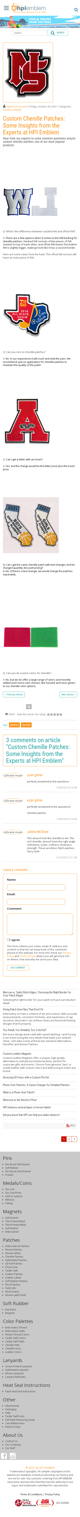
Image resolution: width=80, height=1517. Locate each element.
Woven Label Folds (15, 1295)
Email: (11, 894)
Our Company (13, 1444)
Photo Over (11, 1267)
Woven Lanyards (14, 1373)
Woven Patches (13, 1249)
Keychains (10, 1309)
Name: (11, 879)
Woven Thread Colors (17, 1334)
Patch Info (10, 1288)
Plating (9, 1203)
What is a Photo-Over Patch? (40, 1093)
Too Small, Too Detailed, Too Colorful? (40, 1038)
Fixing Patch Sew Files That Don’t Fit (40, 1016)
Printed (9, 1175)
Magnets (10, 1313)
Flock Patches (12, 1284)
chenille (26, 724)
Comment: (14, 908)
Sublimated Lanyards (16, 1370)
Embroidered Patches (17, 1246)
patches (14, 724)
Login (40, 1512)
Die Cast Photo (13, 1192)
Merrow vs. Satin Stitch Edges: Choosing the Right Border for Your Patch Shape (40, 997)
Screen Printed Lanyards (18, 1366)
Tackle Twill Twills (14, 1341)
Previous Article (15, 694)
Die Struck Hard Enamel (18, 1171)
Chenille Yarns (13, 1348)
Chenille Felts (12, 1345)
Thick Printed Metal (15, 1224)
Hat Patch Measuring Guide (20, 1419)
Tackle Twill (11, 1270)
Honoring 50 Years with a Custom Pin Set (40, 1078)
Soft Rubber (11, 1168)
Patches (7, 109)
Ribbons (9, 1199)
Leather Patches (14, 1274)
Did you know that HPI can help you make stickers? (40, 1115)
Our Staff (10, 1448)
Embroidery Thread (16, 1327)
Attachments (12, 1405)
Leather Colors (13, 1352)
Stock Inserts (12, 1291)
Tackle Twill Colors (15, 1338)
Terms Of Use (28, 956)
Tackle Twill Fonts (14, 1416)
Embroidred (12, 1231)
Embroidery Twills (15, 1331)
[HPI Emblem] (29, 9)
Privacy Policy (52, 1494)
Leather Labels (13, 1277)
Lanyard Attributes (15, 1377)
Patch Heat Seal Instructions (20, 1391)
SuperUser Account (17, 106)
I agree (15, 940)
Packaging (10, 1409)
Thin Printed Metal (15, 1221)
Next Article (67, 694)
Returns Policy (13, 1426)
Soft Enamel (11, 1217)
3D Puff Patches (13, 1263)
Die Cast (9, 1189)
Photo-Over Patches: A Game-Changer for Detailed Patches (40, 1085)
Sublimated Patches (16, 1260)
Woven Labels (13, 1253)
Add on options (14, 1196)
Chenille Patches (14, 1256)
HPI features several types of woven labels (40, 1108)
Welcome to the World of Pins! (40, 1100)
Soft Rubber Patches (16, 1281)
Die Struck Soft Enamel (17, 1164)
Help (7, 1412)
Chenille (17, 109)
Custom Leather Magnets (40, 1062)
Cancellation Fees (14, 1423)
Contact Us (11, 1441)
